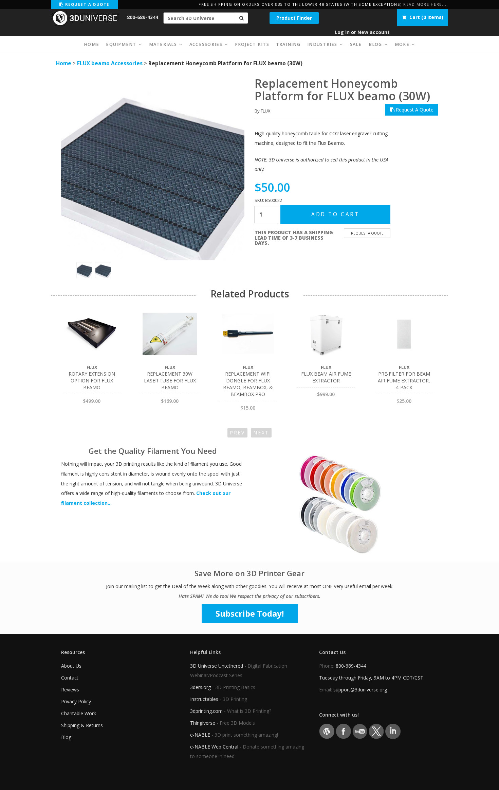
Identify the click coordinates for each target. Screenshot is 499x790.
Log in (342, 32)
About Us (71, 666)
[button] (241, 18)
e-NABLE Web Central (214, 746)
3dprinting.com (206, 711)
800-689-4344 (142, 17)
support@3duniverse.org (360, 689)
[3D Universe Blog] (326, 731)
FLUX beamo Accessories (110, 63)
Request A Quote (413, 109)
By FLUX (263, 111)
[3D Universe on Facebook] (343, 731)
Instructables (204, 699)
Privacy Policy (76, 701)
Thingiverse (202, 723)
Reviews (70, 689)
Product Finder (294, 18)
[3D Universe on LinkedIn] (393, 731)
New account (373, 32)
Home (63, 63)
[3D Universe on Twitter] (376, 731)
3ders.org (200, 687)
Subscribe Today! (250, 613)
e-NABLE (200, 735)
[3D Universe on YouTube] (360, 731)
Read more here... (424, 4)
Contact (69, 677)
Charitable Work (78, 713)
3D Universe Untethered (216, 666)
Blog (66, 737)
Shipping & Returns (82, 725)
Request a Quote (86, 4)
